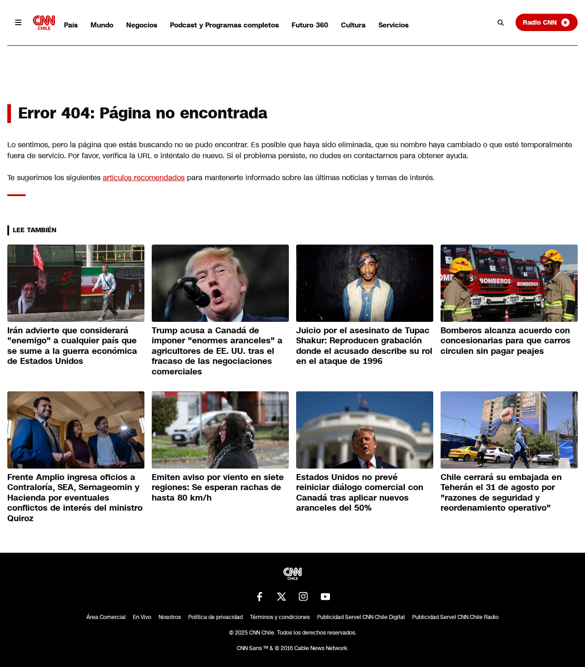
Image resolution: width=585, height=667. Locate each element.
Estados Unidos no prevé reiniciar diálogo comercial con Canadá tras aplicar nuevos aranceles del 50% (359, 492)
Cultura (353, 25)
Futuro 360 (310, 25)
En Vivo (142, 617)
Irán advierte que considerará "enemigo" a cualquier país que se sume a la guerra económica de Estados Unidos (72, 346)
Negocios (141, 25)
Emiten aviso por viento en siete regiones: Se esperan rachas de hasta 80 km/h (218, 487)
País (71, 25)
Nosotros (170, 617)
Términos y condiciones (280, 617)
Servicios (393, 25)
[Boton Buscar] (501, 22)
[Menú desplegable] (18, 22)
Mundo (101, 25)
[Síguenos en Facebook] (259, 596)
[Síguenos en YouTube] (325, 596)
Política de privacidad (215, 617)
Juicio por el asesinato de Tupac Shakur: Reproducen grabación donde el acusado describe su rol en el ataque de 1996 (364, 346)
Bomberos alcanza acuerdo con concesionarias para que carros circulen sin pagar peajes (505, 341)
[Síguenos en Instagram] (303, 596)
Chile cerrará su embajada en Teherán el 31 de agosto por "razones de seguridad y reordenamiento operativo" (501, 492)
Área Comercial (106, 617)
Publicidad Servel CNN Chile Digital (361, 617)
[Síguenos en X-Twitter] (281, 596)
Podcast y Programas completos (224, 25)
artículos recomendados (144, 177)
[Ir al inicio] (44, 22)
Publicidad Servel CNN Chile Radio (455, 617)
